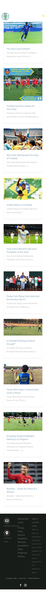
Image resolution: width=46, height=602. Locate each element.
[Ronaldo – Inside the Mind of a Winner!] (23, 472)
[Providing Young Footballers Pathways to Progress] (23, 421)
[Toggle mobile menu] (43, 16)
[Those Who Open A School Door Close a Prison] (23, 373)
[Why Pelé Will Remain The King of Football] (23, 139)
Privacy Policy (21, 530)
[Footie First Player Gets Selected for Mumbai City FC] (23, 281)
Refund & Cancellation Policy (23, 545)
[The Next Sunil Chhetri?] (23, 31)
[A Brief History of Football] (23, 189)
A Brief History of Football (19, 205)
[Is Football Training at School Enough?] (23, 327)
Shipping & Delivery (22, 554)
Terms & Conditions (22, 537)
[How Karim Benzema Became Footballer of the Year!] (23, 234)
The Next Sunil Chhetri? (18, 49)
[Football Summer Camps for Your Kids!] (23, 84)
